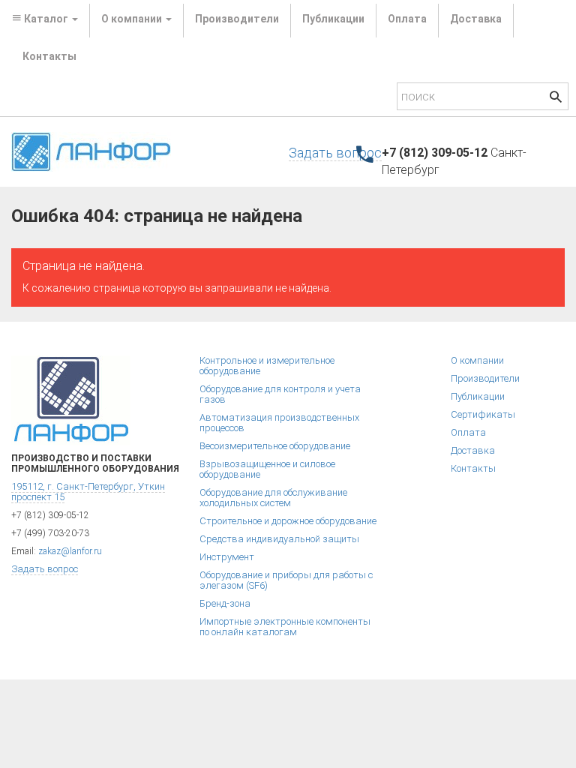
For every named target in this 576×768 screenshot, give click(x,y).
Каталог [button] (46, 19)
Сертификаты (483, 414)
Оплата (407, 19)
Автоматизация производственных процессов (279, 423)
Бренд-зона (225, 603)
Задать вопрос (335, 152)
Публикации (333, 19)
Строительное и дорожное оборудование (288, 520)
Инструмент (227, 556)
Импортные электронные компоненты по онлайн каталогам (285, 627)
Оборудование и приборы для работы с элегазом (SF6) (286, 580)
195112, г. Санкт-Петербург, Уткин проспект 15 (88, 491)
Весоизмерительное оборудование (275, 446)
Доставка (476, 19)
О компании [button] (132, 19)
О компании (477, 360)
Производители (237, 19)
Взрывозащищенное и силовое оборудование (267, 469)
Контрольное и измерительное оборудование (267, 365)
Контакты (49, 56)
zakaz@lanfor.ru (70, 551)
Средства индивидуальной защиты (279, 538)
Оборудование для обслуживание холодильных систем (273, 497)
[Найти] (555, 98)
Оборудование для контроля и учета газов (280, 394)
